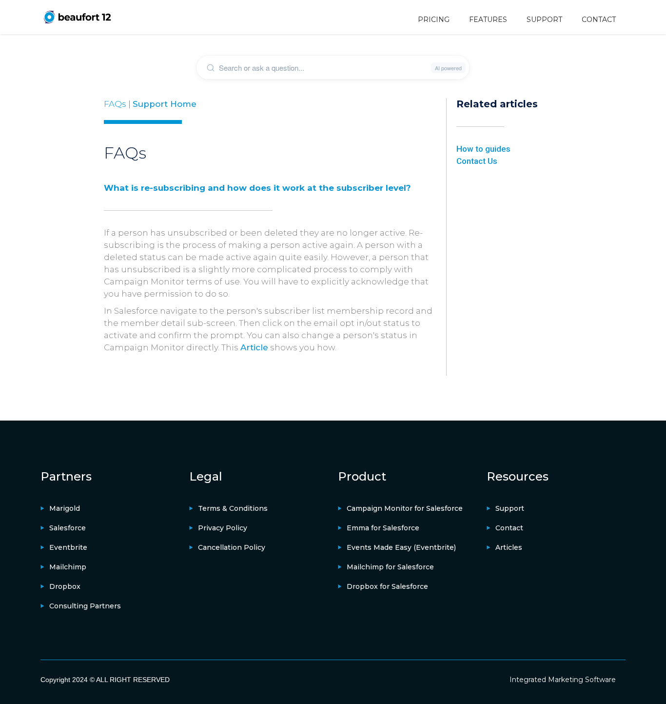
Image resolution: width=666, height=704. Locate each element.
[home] (77, 16)
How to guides (483, 149)
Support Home (164, 104)
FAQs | (118, 104)
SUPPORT (544, 19)
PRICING (434, 19)
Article (254, 347)
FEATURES (488, 19)
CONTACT (599, 19)
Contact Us (476, 161)
